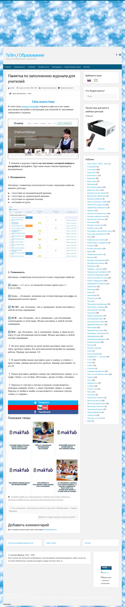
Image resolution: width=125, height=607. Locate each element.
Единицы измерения (94, 199)
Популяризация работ (95, 319)
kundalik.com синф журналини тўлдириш (34, 497)
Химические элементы (95, 398)
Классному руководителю (97, 234)
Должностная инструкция (96, 193)
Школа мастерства (94, 400)
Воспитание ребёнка (94, 187)
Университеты (19, 67)
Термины (90, 377)
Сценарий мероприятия (95, 371)
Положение (91, 313)
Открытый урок (92, 298)
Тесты (89, 380)
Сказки (89, 351)
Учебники (31, 67)
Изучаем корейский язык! (96, 216)
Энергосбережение (94, 412)
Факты (89, 392)
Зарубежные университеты (97, 208)
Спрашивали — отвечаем (96, 357)
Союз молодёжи (93, 354)
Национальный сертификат (97, 272)
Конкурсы (90, 246)
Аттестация (91, 170)
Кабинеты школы (93, 228)
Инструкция (91, 222)
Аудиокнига (91, 172)
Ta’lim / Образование (25, 55)
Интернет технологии (95, 225)
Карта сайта (51, 543)
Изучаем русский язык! (95, 219)
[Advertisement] (62, 28)
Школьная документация (96, 403)
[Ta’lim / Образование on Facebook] (116, 54)
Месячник (90, 257)
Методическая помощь (95, 263)
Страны (90, 365)
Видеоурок (91, 178)
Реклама (90, 345)
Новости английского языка (97, 278)
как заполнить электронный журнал (41, 500)
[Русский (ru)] (89, 80)
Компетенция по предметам (97, 243)
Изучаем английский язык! (97, 213)
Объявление (91, 286)
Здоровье (90, 210)
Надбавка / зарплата (95, 269)
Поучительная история (95, 322)
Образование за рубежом (96, 284)
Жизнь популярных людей (97, 202)
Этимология (91, 415)
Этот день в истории (94, 418)
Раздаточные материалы (96, 339)
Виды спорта (92, 181)
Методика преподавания (96, 260)
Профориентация (93, 336)
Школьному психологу (95, 406)
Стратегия (91, 368)
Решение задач (93, 348)
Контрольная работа (94, 248)
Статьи (89, 360)
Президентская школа (95, 330)
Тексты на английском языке (97, 374)
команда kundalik (30, 106)
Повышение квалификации (97, 304)
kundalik (14, 497)
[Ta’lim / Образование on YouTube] (120, 54)
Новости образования (95, 281)
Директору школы (93, 190)
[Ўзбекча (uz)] (96, 80)
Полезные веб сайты (95, 310)
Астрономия (91, 167)
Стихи (89, 362)
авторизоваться (50, 530)
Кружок (90, 251)
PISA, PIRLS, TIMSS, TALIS (97, 164)
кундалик (59, 500)
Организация (92, 295)
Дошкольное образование (96, 196)
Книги (89, 237)
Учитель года (92, 389)
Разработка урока (93, 342)
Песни (89, 301)
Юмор (89, 421)
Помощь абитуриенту (95, 316)
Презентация (92, 327)
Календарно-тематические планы (99, 231)
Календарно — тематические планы (66, 67)
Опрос (89, 292)
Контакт (87, 67)
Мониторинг (91, 266)
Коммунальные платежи (96, 240)
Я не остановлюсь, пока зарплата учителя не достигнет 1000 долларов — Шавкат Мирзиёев (43, 509)
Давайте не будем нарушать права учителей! (58, 517)
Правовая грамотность (95, 324)
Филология (91, 395)
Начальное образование (96, 275)
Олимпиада (91, 289)
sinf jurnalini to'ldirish (59, 497)
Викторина (91, 184)
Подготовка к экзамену (95, 307)
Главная (8, 67)
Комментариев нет (66, 88)
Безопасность (92, 175)
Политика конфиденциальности (20, 543)
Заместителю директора (96, 205)
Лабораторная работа (95, 254)
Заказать (101, 149)
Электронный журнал (48, 88)
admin (12, 88)
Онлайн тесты (43, 67)
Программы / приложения (96, 333)
